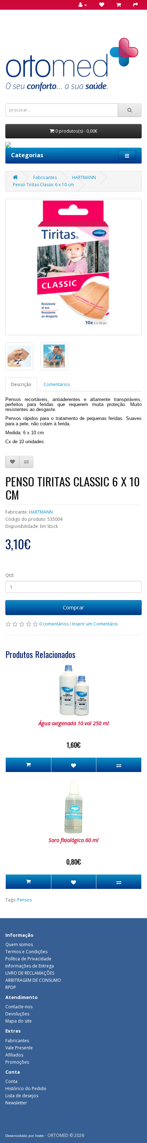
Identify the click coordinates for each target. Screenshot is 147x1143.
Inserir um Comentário (95, 624)
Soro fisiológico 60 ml (73, 839)
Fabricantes (45, 177)
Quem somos (19, 944)
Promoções (17, 1062)
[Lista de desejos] (99, 5)
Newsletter (16, 1103)
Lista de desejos (21, 1096)
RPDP (10, 987)
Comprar (73, 607)
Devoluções (17, 1014)
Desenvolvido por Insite (24, 1136)
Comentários (57, 384)
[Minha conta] (80, 5)
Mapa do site (18, 1021)
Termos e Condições (26, 952)
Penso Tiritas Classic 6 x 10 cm (43, 185)
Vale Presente (19, 1048)
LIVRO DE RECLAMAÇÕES (29, 973)
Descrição (21, 384)
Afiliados (14, 1055)
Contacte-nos (18, 1007)
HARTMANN (84, 177)
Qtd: (9, 575)
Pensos (24, 900)
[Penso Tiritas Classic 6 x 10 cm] (73, 267)
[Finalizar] (133, 5)
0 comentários (54, 624)
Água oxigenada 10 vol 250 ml (74, 723)
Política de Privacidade (28, 959)
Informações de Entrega (29, 966)
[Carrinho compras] (116, 5)
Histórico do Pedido (25, 1088)
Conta (11, 1081)
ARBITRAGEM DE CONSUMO (33, 980)
